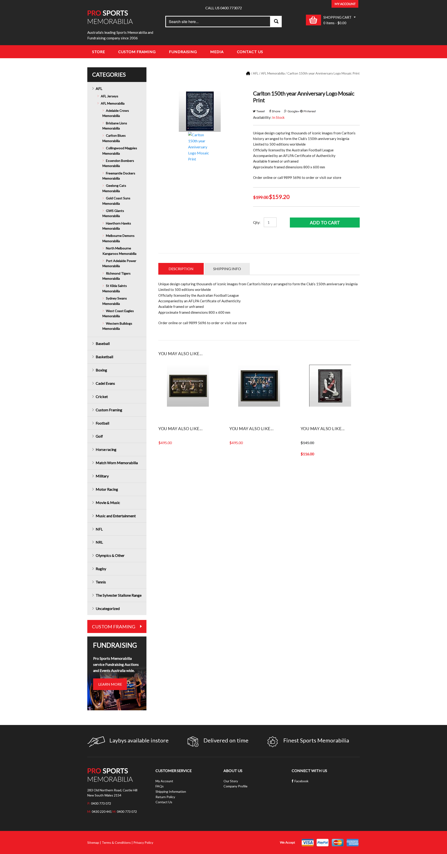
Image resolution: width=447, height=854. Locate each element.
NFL (99, 529)
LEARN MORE (110, 684)
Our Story (231, 781)
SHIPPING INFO (227, 268)
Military (102, 476)
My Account (164, 781)
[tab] (181, 269)
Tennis (101, 582)
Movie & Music (108, 502)
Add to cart (325, 222)
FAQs (160, 786)
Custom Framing (137, 51)
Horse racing (106, 449)
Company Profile (235, 786)
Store (98, 51)
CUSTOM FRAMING (113, 626)
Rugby (101, 568)
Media (217, 51)
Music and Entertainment (116, 516)
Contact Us (250, 51)
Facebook (301, 781)
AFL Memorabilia (273, 73)
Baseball (103, 343)
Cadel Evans (105, 383)
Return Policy (165, 797)
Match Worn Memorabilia (117, 462)
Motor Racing (107, 489)
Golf (99, 436)
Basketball (104, 356)
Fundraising (183, 51)
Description (181, 268)
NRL (99, 542)
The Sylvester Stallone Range (119, 595)
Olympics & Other (110, 555)
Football (102, 423)
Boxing (101, 370)
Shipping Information (171, 791)
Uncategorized (108, 608)
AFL (255, 73)
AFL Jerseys (109, 96)
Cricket (102, 396)
